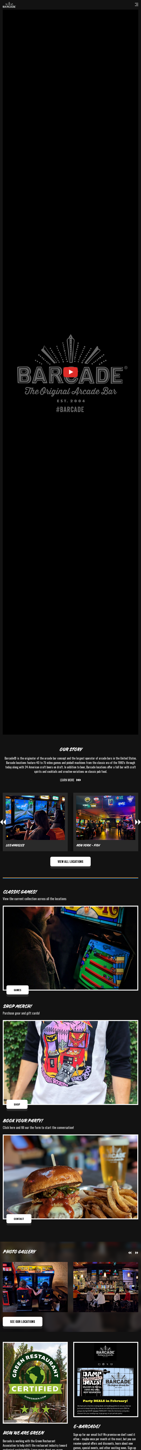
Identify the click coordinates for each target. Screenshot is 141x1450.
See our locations (22, 1321)
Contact (19, 1219)
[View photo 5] (35, 1287)
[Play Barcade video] (70, 372)
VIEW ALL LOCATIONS (70, 861)
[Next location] (138, 822)
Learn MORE (67, 780)
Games (17, 990)
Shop (17, 1104)
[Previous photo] (129, 1252)
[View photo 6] (105, 1287)
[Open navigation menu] (136, 5)
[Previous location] (3, 822)
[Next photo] (136, 1252)
